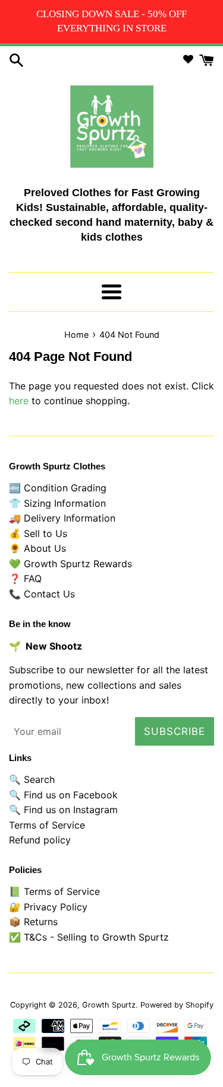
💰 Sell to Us (38, 533)
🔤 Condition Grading (57, 488)
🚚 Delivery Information (62, 518)
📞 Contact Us (42, 594)
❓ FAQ (25, 578)
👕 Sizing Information (57, 503)
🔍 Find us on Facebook (63, 795)
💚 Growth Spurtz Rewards (70, 564)
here (19, 401)
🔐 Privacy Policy (48, 907)
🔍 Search (32, 779)
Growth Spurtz (109, 1004)
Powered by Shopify (176, 1004)
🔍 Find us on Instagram (63, 810)
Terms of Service (47, 825)
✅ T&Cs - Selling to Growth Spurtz (89, 937)
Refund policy (40, 840)
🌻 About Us (37, 548)
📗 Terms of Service (54, 891)
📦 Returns (33, 922)
